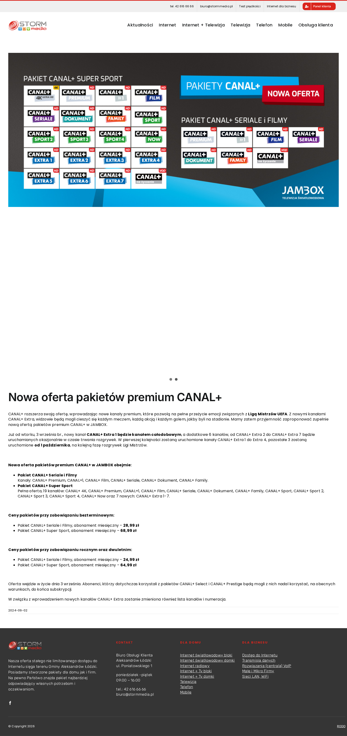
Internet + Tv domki (197, 676)
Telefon (186, 687)
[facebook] (10, 703)
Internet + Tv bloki (196, 671)
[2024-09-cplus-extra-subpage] (173, 130)
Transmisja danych (258, 660)
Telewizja (188, 681)
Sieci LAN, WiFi (255, 676)
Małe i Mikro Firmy (258, 671)
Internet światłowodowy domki (207, 660)
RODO (341, 726)
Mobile (185, 692)
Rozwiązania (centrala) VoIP (266, 666)
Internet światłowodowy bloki (206, 655)
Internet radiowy (195, 666)
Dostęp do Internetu (260, 655)
